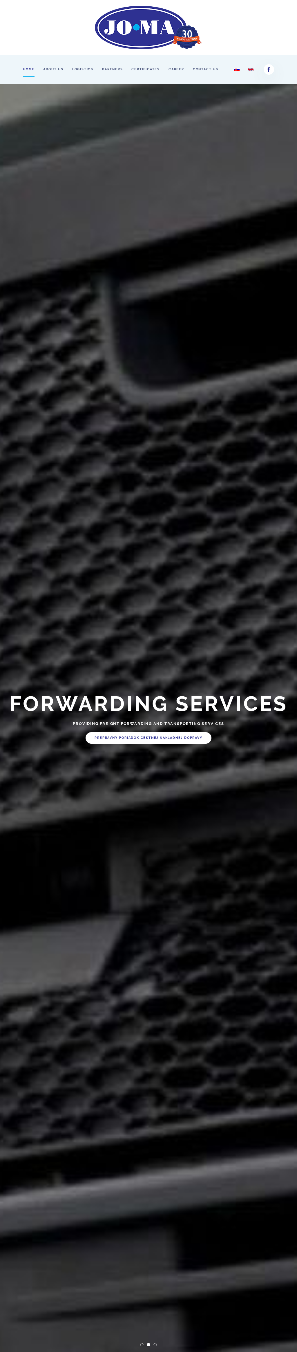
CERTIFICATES (145, 69)
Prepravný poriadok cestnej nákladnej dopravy (148, 749)
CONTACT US (205, 69)
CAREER (176, 69)
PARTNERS (112, 69)
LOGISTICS (82, 69)
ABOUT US (53, 69)
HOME (29, 69)
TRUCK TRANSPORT (143, 1345)
